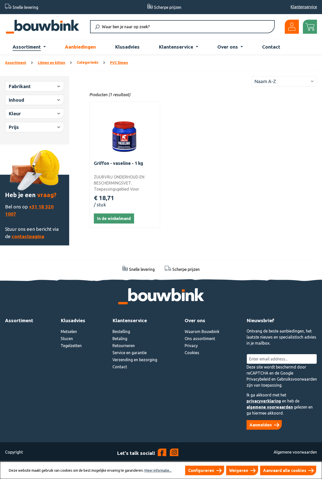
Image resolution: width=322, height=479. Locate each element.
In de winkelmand (114, 218)
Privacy (191, 345)
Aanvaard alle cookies (284, 470)
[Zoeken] (97, 26)
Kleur (15, 113)
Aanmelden (261, 425)
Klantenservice (304, 7)
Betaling (119, 338)
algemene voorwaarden (270, 407)
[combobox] (185, 26)
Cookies (192, 352)
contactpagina (28, 236)
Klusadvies (73, 320)
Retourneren (123, 345)
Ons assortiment (200, 338)
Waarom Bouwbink (202, 331)
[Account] (292, 27)
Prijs (14, 127)
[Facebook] (162, 453)
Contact (119, 366)
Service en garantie (129, 352)
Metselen (69, 331)
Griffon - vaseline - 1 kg (118, 163)
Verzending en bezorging (134, 359)
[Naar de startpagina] (42, 26)
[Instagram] (174, 453)
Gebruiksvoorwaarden (297, 379)
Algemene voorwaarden (295, 452)
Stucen (67, 338)
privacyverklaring (264, 401)
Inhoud (16, 100)
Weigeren (238, 470)
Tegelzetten (71, 345)
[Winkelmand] (310, 27)
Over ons (195, 320)
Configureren (201, 470)
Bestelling (121, 331)
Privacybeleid (258, 379)
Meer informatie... (158, 470)
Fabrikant (20, 86)
